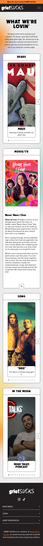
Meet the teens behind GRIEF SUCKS (21, 2)
